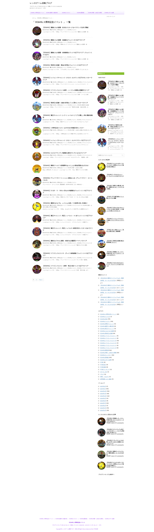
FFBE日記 (103, 364)
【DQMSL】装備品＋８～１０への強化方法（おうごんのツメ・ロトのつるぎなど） (115, 253)
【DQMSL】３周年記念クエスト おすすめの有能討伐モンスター (63, 128)
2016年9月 (103, 398)
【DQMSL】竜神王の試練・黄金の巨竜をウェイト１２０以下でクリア (65, 65)
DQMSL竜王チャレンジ (107, 328)
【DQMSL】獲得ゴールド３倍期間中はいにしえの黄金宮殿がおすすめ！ (66, 165)
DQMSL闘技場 (80, 12)
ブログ (102, 374)
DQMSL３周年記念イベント (37, 12)
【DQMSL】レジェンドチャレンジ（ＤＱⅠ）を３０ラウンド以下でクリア (67, 140)
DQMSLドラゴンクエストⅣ (84, 243)
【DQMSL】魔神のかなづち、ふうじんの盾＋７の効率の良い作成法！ (65, 203)
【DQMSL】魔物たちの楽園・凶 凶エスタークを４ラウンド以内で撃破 (65, 27)
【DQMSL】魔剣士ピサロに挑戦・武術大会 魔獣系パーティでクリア (65, 241)
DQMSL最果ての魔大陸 (52, 12)
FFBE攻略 (103, 367)
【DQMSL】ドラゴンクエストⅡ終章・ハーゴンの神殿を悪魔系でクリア (66, 90)
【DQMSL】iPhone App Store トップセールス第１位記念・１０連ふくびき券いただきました (115, 209)
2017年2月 (103, 386)
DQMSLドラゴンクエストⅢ (108, 340)
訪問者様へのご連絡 (105, 379)
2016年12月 (103, 391)
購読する (102, 73)
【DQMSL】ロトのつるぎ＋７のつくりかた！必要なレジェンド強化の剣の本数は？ (115, 165)
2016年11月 (103, 393)
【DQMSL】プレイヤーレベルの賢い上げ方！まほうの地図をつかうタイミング (115, 442)
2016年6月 (103, 405)
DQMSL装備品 (53, 207)
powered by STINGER (92, 529)
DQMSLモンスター (105, 355)
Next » (41, 279)
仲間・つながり (104, 376)
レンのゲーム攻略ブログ (41, 3)
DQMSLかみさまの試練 (107, 331)
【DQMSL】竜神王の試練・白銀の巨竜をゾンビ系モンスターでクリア (65, 103)
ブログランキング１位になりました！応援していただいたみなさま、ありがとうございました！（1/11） (77, 525)
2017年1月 (103, 389)
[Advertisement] (110, 44)
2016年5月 (103, 408)
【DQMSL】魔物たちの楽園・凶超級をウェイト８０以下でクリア (64, 40)
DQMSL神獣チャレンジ (107, 324)
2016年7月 (103, 403)
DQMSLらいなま (105, 316)
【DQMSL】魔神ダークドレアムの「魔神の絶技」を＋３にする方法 (115, 453)
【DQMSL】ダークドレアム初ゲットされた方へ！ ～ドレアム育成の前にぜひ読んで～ (115, 431)
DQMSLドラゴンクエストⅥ (74, 205)
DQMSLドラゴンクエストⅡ (85, 82)
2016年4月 (103, 410)
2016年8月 (103, 401)
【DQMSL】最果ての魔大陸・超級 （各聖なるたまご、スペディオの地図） (115, 187)
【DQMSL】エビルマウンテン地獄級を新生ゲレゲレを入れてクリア (65, 153)
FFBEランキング (105, 369)
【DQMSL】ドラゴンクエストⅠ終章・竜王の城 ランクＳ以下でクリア (65, 266)
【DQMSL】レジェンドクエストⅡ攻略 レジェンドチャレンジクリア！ (115, 220)
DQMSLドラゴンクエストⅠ (84, 142)
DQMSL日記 (104, 319)
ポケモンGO (103, 372)
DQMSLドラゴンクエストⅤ (84, 155)
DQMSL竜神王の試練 (83, 105)
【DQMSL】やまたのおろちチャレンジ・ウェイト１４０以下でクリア (115, 264)
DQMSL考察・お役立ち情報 (95, 12)
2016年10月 (103, 396)
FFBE (101, 362)
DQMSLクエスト (66, 12)
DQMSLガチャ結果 (109, 12)
